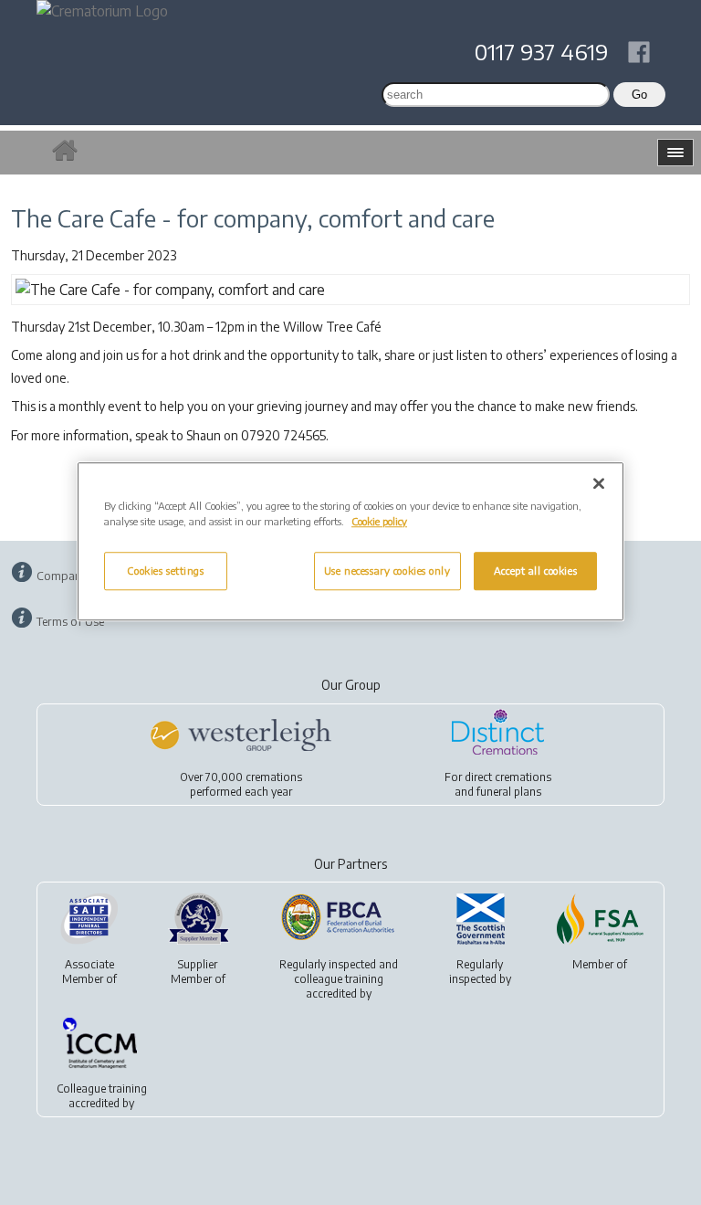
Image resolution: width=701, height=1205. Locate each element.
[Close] (599, 483)
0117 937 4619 (541, 51)
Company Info (74, 575)
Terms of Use (70, 621)
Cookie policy (379, 521)
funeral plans (508, 791)
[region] (350, 541)
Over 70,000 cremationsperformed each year (241, 784)
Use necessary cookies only (387, 570)
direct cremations (508, 777)
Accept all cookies (535, 570)
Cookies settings (165, 570)
